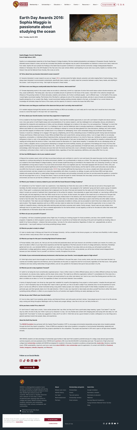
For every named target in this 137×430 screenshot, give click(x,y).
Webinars (90, 397)
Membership (33, 4)
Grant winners (73, 400)
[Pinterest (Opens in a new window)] (40, 360)
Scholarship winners (75, 397)
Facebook (110, 345)
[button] (38, 5)
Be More (67, 4)
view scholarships (71, 345)
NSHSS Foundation (28, 324)
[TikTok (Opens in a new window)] (24, 360)
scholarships (31, 343)
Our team (58, 395)
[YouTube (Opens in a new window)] (35, 360)
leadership (100, 343)
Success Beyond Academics (95, 400)
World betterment (60, 397)
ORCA (58, 78)
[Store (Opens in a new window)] (121, 5)
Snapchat (40, 347)
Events (76, 4)
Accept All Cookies (52, 419)
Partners (57, 400)
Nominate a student (93, 392)
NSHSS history (59, 392)
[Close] (61, 415)
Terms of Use (69, 424)
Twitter (22, 347)
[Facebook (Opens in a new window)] (28, 360)
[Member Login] (123, 5)
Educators (57, 4)
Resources (85, 4)
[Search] (118, 5)
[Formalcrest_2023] (22, 382)
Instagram (28, 347)
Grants (71, 392)
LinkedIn (34, 347)
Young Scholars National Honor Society (99, 402)
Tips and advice (74, 395)
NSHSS (55, 169)
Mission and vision (60, 390)
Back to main (28, 367)
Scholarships (46, 4)
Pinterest (49, 347)
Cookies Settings (53, 423)
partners (58, 341)
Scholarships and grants (76, 387)
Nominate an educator (94, 395)
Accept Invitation (107, 4)
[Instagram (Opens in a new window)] (21, 360)
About (95, 4)
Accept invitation (92, 390)
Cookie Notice (19, 422)
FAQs (88, 405)
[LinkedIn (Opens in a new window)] (32, 360)
